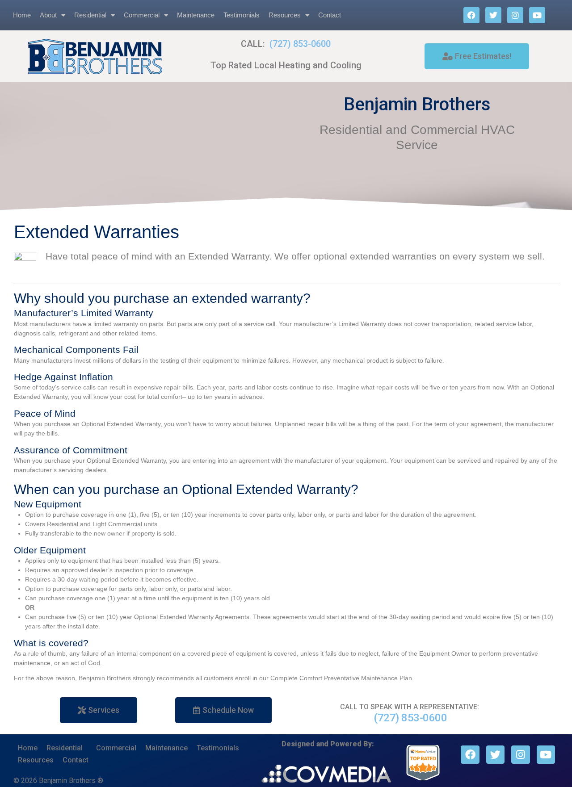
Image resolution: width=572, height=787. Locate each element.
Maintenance (195, 15)
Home (22, 15)
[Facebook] (471, 15)
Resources (285, 15)
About (48, 15)
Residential (90, 15)
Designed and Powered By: (328, 744)
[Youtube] (537, 15)
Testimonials (241, 15)
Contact (329, 15)
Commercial (142, 15)
